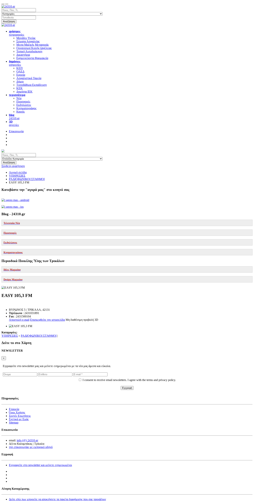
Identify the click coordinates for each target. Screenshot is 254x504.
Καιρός (20, 111)
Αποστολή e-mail (19, 319)
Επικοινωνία (16, 131)
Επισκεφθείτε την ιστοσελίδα (47, 319)
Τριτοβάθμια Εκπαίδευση (31, 84)
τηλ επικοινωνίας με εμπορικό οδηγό (31, 447)
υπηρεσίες (15, 63)
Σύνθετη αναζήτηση (13, 166)
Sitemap (13, 422)
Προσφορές (23, 101)
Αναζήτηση (9, 21)
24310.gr (14, 116)
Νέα (18, 98)
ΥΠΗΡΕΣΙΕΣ (9, 335)
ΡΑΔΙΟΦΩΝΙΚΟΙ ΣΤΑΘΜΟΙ (39, 335)
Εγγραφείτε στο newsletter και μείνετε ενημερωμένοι (40, 465)
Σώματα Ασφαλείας (28, 41)
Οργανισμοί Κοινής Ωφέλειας (34, 48)
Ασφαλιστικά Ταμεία (28, 78)
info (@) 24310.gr (27, 440)
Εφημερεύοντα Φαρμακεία (32, 58)
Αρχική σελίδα (18, 172)
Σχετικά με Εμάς (19, 419)
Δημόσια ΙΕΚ (24, 91)
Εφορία (20, 74)
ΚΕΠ (19, 68)
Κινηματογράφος (26, 108)
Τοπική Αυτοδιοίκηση (29, 51)
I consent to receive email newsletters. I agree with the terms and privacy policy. (129, 380)
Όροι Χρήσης (17, 412)
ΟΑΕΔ (20, 71)
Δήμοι (20, 81)
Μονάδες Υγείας (26, 38)
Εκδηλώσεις (23, 104)
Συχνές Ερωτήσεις (20, 415)
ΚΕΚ (19, 88)
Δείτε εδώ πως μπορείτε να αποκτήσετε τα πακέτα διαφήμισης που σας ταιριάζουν (57, 499)
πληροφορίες (16, 33)
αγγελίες (14, 123)
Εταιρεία (14, 409)
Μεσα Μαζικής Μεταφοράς (32, 44)
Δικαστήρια (23, 54)
